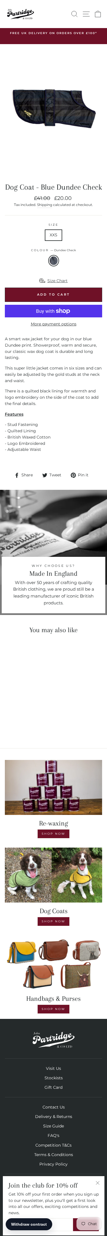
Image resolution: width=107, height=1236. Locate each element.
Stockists (54, 1078)
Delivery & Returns (53, 1116)
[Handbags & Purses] (53, 962)
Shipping (44, 205)
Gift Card (53, 1087)
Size (53, 225)
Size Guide (53, 1126)
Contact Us (54, 1107)
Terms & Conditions (53, 1154)
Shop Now (53, 834)
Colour (53, 250)
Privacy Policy (53, 1164)
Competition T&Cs (53, 1145)
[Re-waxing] (53, 787)
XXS (53, 235)
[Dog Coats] (53, 875)
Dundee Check (53, 261)
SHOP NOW (53, 921)
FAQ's (53, 1135)
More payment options (53, 324)
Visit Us (53, 1068)
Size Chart (57, 280)
